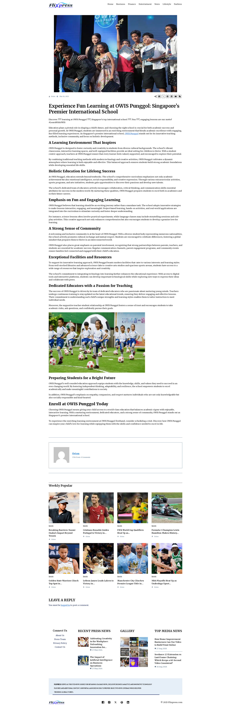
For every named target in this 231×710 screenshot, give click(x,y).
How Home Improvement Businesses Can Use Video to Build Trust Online (168, 642)
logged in (65, 605)
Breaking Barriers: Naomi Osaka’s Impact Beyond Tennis (62, 533)
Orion (53, 96)
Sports (51, 526)
